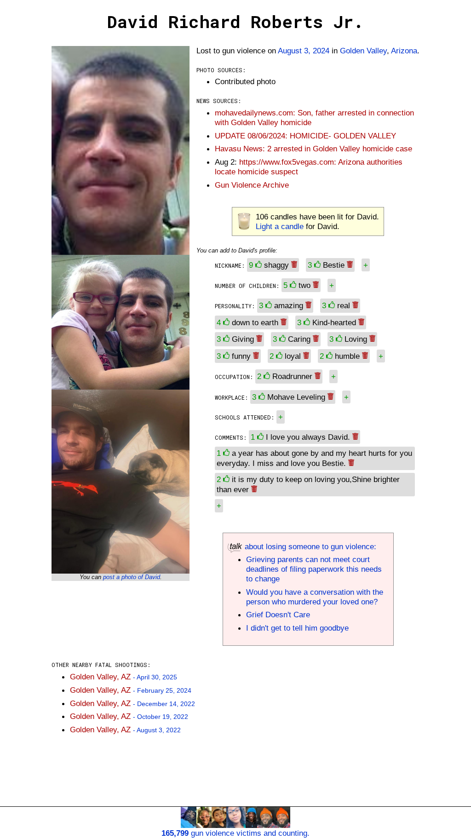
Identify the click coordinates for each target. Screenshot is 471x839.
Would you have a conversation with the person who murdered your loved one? (314, 596)
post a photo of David (131, 577)
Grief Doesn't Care (278, 614)
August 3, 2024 (303, 50)
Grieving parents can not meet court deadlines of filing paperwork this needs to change (314, 569)
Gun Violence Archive (252, 185)
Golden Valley (363, 50)
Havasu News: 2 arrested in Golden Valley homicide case (313, 148)
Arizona (404, 50)
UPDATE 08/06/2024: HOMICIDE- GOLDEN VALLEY (305, 135)
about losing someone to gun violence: (309, 546)
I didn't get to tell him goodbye (297, 627)
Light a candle (280, 226)
